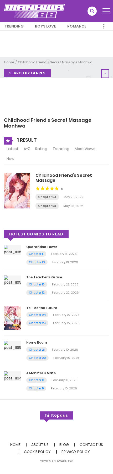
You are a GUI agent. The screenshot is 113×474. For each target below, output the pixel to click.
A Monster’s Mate (41, 373)
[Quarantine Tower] (12, 249)
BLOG (64, 444)
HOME (15, 444)
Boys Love (45, 26)
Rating (41, 148)
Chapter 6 (36, 380)
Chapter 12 (37, 292)
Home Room (36, 342)
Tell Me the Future (41, 308)
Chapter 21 (37, 350)
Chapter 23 (37, 323)
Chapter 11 (36, 254)
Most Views (85, 148)
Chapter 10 (37, 262)
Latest (12, 148)
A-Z (27, 148)
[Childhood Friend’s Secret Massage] (17, 190)
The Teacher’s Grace (44, 277)
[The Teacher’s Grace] (12, 280)
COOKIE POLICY (37, 451)
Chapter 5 (36, 388)
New (10, 158)
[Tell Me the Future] (12, 317)
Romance (76, 26)
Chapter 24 (37, 315)
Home (9, 62)
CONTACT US (91, 444)
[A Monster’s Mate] (12, 375)
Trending (14, 26)
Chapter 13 (37, 284)
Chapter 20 (37, 358)
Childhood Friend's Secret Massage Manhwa (55, 62)
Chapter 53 (47, 206)
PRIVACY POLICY (75, 451)
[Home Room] (12, 345)
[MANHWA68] (34, 11)
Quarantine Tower (41, 247)
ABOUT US (40, 444)
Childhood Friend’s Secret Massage (63, 177)
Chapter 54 (47, 197)
